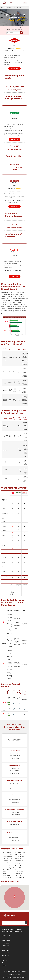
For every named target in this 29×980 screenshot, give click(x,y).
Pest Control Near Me (8, 7)
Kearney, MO (18, 854)
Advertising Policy (16, 973)
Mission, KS (18, 858)
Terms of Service (7, 971)
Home (1, 7)
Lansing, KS (18, 875)
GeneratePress (22, 977)
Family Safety (5, 950)
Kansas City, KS (6, 875)
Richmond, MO (6, 864)
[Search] (26, 922)
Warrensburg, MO (20, 852)
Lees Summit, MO (7, 856)
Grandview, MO (7, 866)
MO (14, 7)
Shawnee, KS (18, 862)
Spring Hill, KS (18, 873)
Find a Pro (4, 960)
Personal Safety (6, 953)
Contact (4, 965)
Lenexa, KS (18, 868)
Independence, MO (8, 858)
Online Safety (5, 945)
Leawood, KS (6, 873)
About (3, 963)
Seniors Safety (6, 940)
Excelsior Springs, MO (8, 868)
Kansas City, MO (19, 860)
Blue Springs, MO (7, 854)
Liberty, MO (6, 870)
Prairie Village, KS (19, 856)
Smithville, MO (19, 864)
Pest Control (5, 955)
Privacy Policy (14, 971)
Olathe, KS (17, 870)
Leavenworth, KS (19, 877)
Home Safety (5, 943)
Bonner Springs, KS (20, 872)
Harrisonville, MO (7, 877)
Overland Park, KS (19, 866)
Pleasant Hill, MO (7, 860)
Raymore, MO (6, 862)
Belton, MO (5, 872)
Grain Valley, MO (7, 852)
